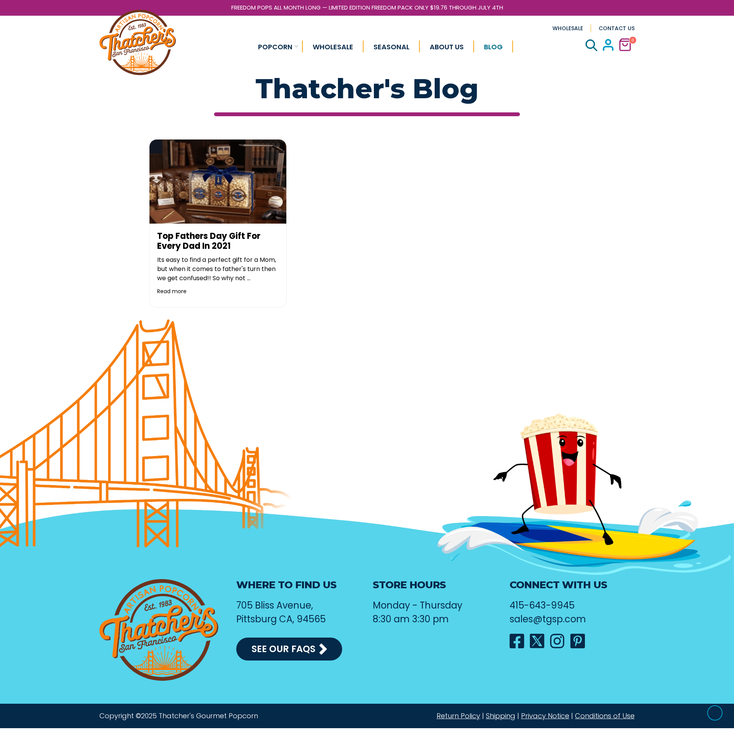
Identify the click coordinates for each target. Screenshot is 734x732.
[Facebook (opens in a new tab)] (517, 641)
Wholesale (567, 28)
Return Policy (458, 716)
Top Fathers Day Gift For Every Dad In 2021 (208, 241)
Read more (172, 291)
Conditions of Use (605, 716)
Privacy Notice (545, 716)
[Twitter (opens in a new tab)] (537, 641)
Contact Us (617, 28)
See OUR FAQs (283, 649)
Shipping (500, 716)
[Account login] (608, 49)
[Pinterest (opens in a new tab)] (577, 641)
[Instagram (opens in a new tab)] (557, 641)
